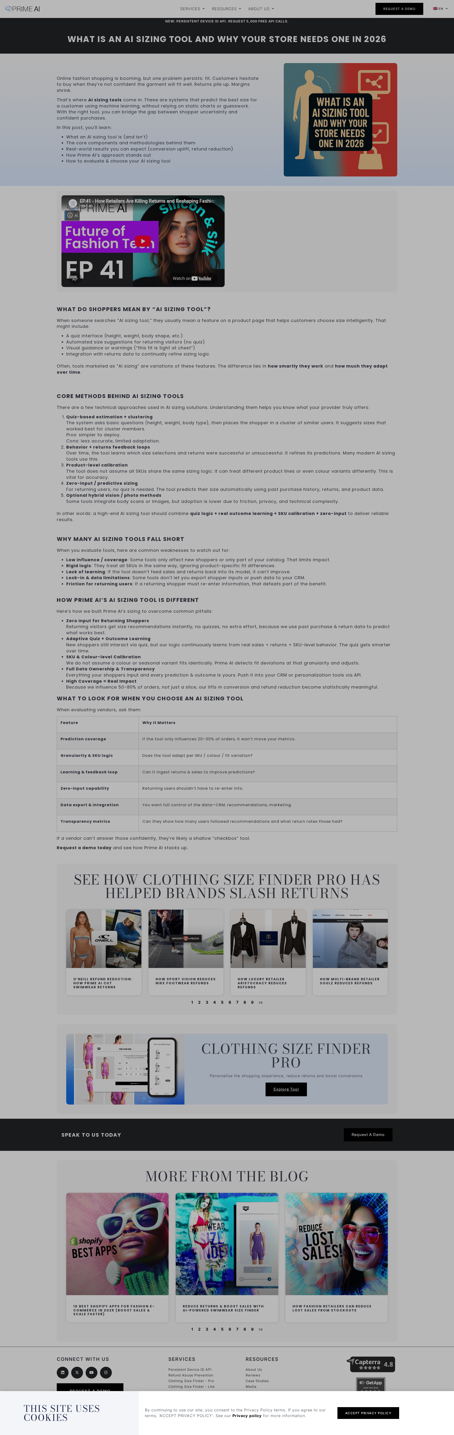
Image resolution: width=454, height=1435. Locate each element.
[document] (227, 717)
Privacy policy (247, 1415)
